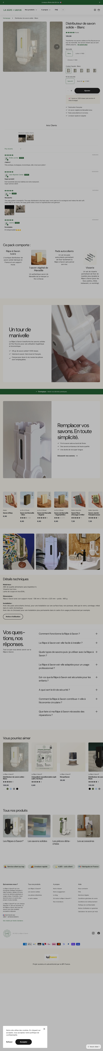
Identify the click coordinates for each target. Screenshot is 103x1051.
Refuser (9, 1042)
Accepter (23, 1042)
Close (44, 1029)
